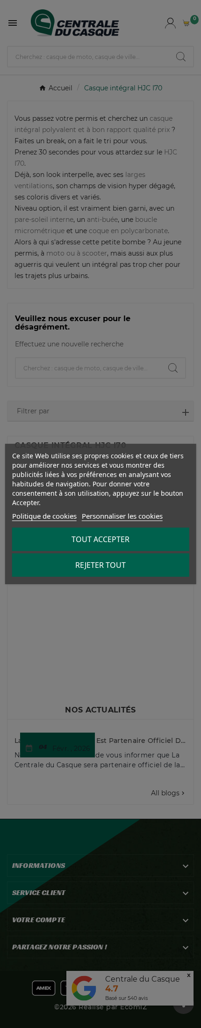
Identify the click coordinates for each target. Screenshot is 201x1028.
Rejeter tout (100, 565)
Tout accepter (100, 539)
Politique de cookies (44, 516)
